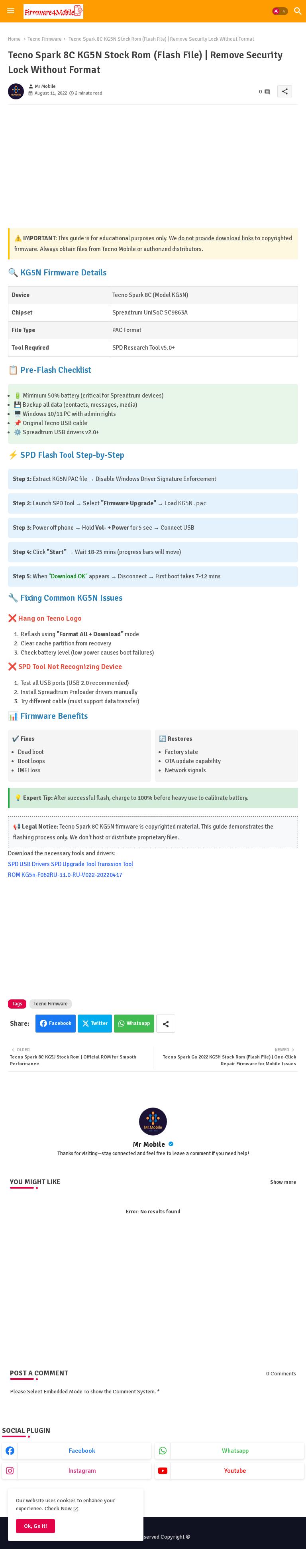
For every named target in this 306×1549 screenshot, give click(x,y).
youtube (235, 1471)
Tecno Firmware (44, 39)
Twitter (99, 1023)
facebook (82, 1451)
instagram (82, 1471)
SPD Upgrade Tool (73, 864)
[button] (280, 11)
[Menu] (11, 11)
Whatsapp (138, 1023)
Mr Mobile (150, 1144)
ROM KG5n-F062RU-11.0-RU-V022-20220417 (65, 874)
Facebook (60, 1023)
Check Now (58, 1508)
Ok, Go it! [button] (35, 1526)
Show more (283, 1182)
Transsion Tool (115, 864)
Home (14, 39)
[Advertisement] (153, 166)
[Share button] (165, 1024)
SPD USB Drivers (29, 864)
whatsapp (235, 1451)
